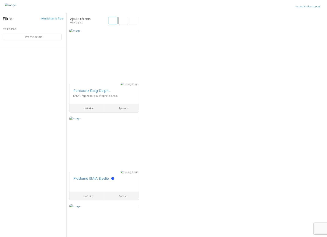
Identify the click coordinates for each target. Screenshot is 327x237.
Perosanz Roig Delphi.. (92, 90)
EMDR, (77, 95)
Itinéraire (88, 108)
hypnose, (88, 95)
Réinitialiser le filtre (51, 18)
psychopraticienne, (106, 95)
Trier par (9, 29)
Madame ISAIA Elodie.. (92, 178)
